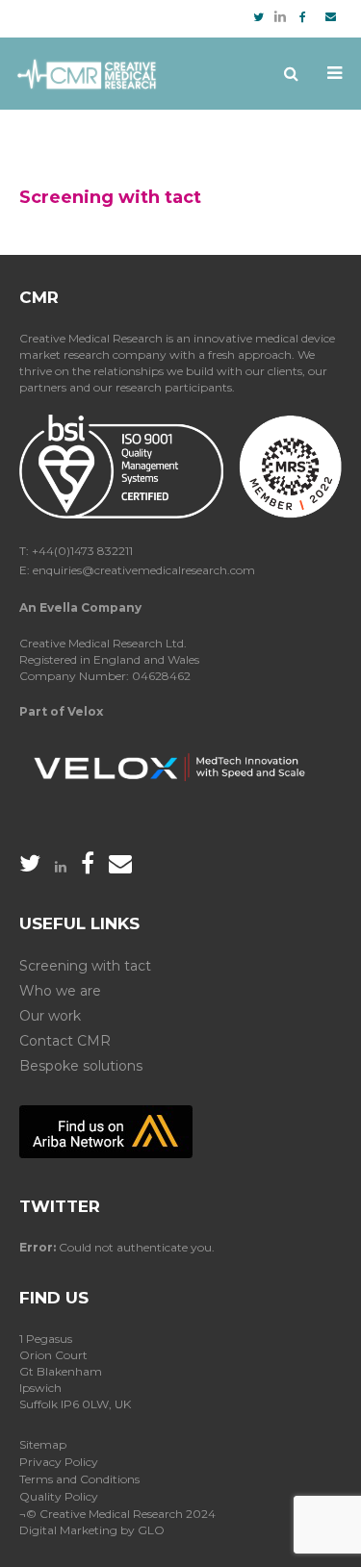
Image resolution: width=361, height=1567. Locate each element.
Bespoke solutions (80, 1065)
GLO (151, 1530)
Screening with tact (85, 965)
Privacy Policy (58, 1461)
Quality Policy (58, 1496)
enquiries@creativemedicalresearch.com (144, 570)
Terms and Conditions (79, 1479)
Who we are (60, 990)
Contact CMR (65, 1040)
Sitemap (42, 1444)
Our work (50, 1015)
